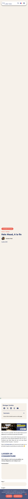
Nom (3, 481)
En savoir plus (17, 496)
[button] (4, 408)
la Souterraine (8, 444)
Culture (3, 231)
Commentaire (5, 463)
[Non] (26, 494)
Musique (7, 231)
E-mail (3, 487)
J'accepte (9, 496)
